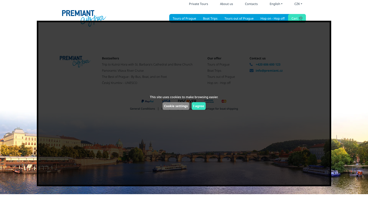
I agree (198, 106)
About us (226, 4)
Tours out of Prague (239, 18)
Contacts (251, 4)
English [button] (275, 4)
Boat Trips (210, 18)
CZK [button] (297, 4)
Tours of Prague (184, 18)
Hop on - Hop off (272, 18)
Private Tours (198, 4)
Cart (297, 18)
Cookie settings (176, 106)
